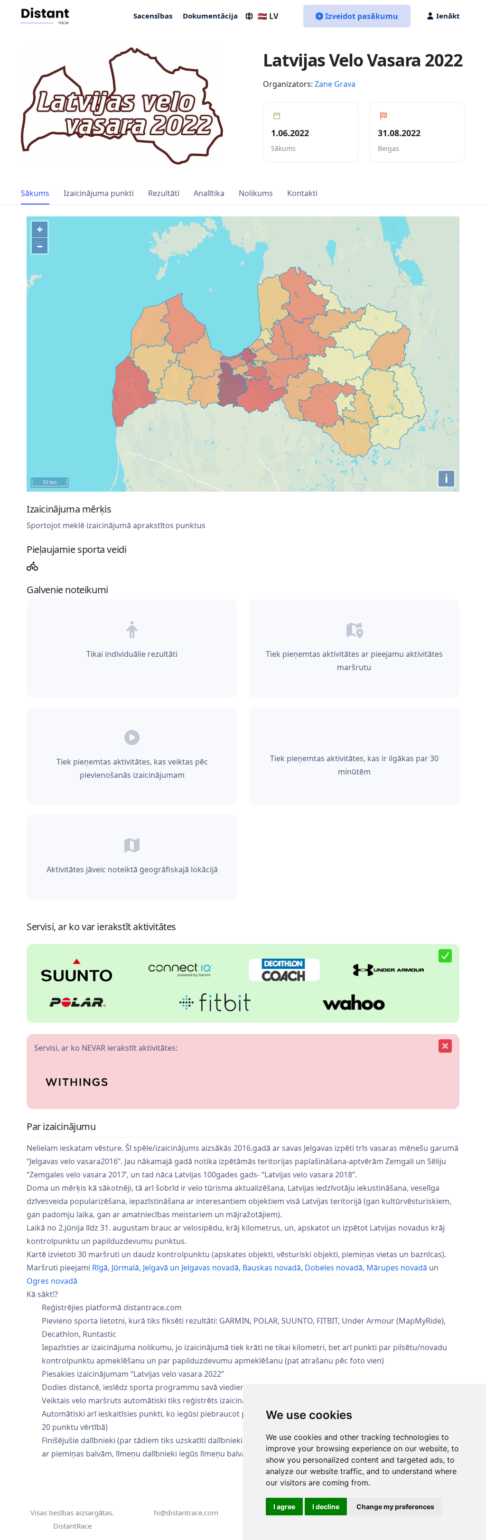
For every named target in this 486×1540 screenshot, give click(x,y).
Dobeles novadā (334, 1267)
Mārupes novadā (396, 1267)
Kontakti (302, 193)
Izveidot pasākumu (361, 16)
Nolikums (256, 193)
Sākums (35, 193)
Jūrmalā (125, 1267)
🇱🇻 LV (268, 16)
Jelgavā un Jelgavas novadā (191, 1267)
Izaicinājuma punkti (99, 193)
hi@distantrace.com (186, 1512)
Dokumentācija (210, 15)
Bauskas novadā (272, 1267)
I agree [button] (284, 1507)
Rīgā (100, 1267)
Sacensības (152, 15)
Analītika (209, 193)
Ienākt (448, 15)
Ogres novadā (52, 1281)
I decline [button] (325, 1507)
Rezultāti (163, 193)
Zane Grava (335, 84)
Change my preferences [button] (395, 1507)
